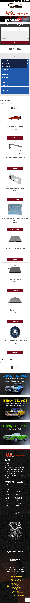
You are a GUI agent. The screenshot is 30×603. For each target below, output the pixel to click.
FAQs (17, 500)
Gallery (8, 489)
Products (8, 487)
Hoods (3, 77)
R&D (7, 492)
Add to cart (15, 199)
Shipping (18, 505)
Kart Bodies (19, 494)
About (7, 494)
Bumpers (4, 72)
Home (7, 484)
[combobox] (15, 29)
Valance (4, 93)
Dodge (7, 503)
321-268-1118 (10, 464)
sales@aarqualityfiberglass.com (15, 467)
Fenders (4, 74)
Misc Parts (4, 80)
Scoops (3, 82)
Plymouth (8, 505)
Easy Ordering (20, 503)
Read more (15, 138)
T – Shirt (4, 85)
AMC (7, 500)
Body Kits (4, 69)
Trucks (3, 87)
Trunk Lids (4, 90)
